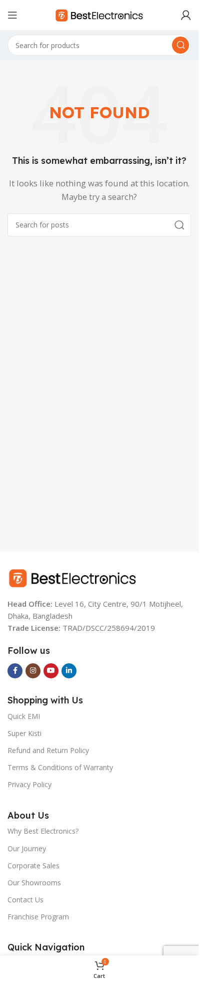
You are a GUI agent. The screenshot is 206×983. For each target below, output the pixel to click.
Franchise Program (38, 916)
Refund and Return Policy (48, 750)
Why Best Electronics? (43, 831)
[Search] (180, 45)
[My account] (186, 15)
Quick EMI (24, 716)
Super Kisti (25, 733)
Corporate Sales (34, 865)
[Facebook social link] (15, 670)
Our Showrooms (34, 882)
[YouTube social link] (51, 670)
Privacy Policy (30, 784)
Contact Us (26, 899)
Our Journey (27, 848)
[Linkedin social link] (69, 670)
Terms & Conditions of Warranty (60, 767)
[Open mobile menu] (12, 15)
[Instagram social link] (33, 670)
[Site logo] (99, 14)
